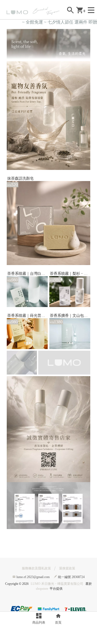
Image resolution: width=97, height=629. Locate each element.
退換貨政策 (67, 568)
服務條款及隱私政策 (36, 568)
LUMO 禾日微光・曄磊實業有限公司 (57, 584)
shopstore (42, 589)
